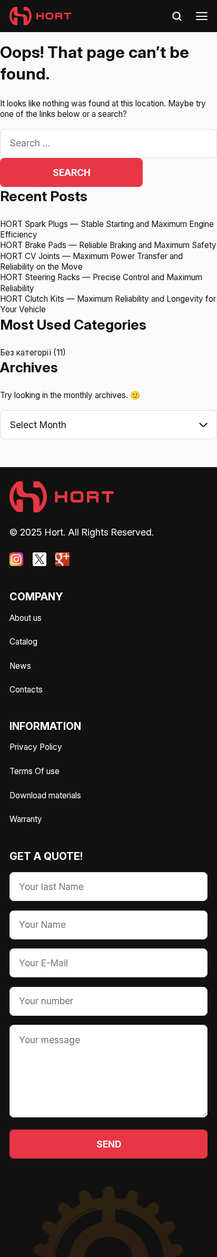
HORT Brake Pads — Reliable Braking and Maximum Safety (108, 245)
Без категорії (25, 353)
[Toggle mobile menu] (202, 16)
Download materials (45, 795)
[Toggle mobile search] (177, 16)
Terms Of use (34, 771)
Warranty (25, 819)
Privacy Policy (35, 747)
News (20, 666)
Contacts (26, 690)
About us (25, 618)
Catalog (23, 642)
